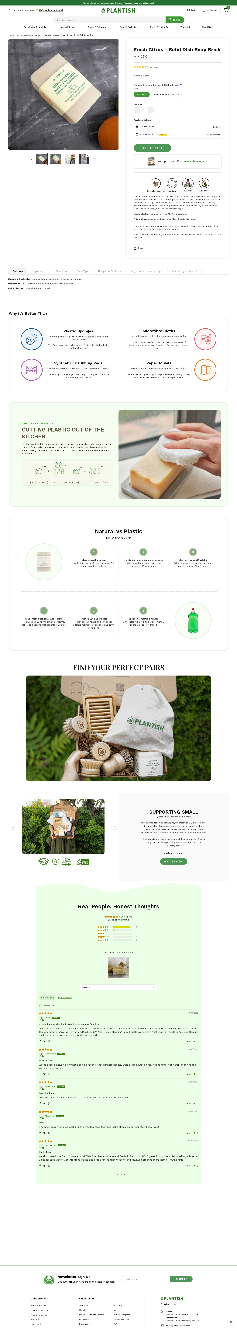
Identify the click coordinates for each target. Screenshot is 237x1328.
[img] (45, 1013)
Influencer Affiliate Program (92, 1315)
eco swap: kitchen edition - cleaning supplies (38, 35)
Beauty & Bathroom (40, 1310)
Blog (115, 1310)
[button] (140, 67)
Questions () (65, 997)
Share (140, 248)
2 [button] (117, 1174)
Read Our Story (174, 861)
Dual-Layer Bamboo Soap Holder (150, 226)
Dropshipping (85, 1324)
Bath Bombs (36, 1324)
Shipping (83, 1310)
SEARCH (177, 20)
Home (11, 35)
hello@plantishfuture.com (178, 1326)
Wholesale (84, 1319)
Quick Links (86, 1298)
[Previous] (12, 826)
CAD (192, 10)
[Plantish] (118, 10)
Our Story (117, 1305)
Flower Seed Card (121, 1319)
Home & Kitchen (38, 1305)
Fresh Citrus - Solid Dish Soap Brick (77, 35)
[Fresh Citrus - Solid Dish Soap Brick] (41, 159)
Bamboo (35, 1319)
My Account (212, 10)
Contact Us (84, 1305)
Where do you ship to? (184, 271)
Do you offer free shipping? (146, 271)
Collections (38, 1298)
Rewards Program (121, 1315)
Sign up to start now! (51, 10)
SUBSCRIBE (181, 1278)
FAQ (115, 1324)
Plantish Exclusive (39, 1315)
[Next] (95, 159)
